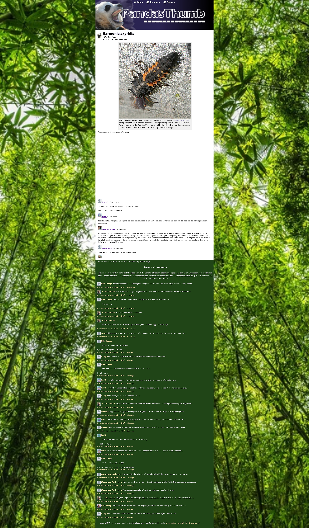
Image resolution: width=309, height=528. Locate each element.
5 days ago (130, 360)
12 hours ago (131, 295)
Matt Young (106, 505)
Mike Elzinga (106, 283)
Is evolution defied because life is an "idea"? (111, 287)
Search (170, 2)
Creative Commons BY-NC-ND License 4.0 (183, 523)
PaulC (103, 380)
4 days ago (130, 352)
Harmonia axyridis (118, 33)
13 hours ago (131, 308)
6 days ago (130, 470)
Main (140, 2)
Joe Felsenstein (108, 291)
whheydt (105, 411)
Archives (154, 2)
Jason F (104, 333)
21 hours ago (131, 316)
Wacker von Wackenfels (111, 474)
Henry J (104, 356)
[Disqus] (154, 165)
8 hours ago (131, 287)
